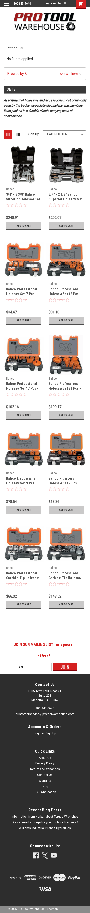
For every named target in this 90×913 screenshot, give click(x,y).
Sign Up (63, 3)
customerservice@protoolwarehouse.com (45, 714)
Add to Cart (24, 225)
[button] (45, 73)
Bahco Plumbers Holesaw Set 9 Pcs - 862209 (64, 483)
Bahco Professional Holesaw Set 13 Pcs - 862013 (65, 294)
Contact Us (45, 775)
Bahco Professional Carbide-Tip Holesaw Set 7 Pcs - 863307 (22, 578)
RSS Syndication (45, 792)
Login (48, 3)
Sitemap (52, 909)
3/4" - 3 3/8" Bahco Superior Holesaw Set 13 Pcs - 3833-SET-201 (23, 199)
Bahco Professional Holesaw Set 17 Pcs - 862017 (22, 388)
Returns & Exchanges (45, 769)
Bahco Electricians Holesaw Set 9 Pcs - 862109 (21, 483)
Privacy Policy (45, 763)
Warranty (45, 780)
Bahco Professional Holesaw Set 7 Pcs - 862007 (22, 294)
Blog (45, 786)
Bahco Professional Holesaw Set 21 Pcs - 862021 (65, 388)
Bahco (10, 189)
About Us (45, 758)
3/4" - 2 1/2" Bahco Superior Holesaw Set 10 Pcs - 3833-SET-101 (65, 199)
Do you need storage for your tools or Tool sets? (45, 822)
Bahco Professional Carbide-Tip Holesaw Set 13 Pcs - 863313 (65, 578)
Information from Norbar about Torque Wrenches (45, 816)
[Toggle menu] (7, 7)
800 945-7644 (45, 708)
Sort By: (34, 134)
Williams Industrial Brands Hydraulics (45, 828)
